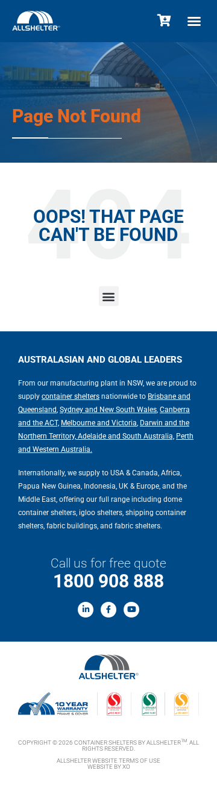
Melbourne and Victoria (99, 423)
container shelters (70, 396)
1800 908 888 (108, 581)
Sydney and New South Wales (108, 409)
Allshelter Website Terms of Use (108, 760)
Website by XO (108, 766)
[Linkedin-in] (85, 610)
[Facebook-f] (108, 610)
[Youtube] (131, 610)
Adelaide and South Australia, (125, 436)
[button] (194, 21)
